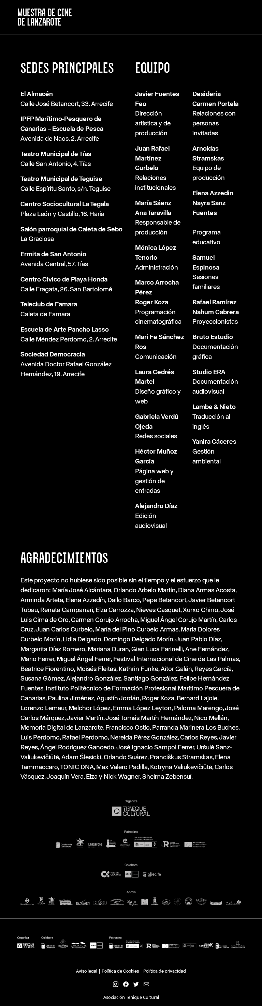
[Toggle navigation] (248, 17)
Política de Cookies (120, 971)
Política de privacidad (164, 971)
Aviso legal (86, 971)
